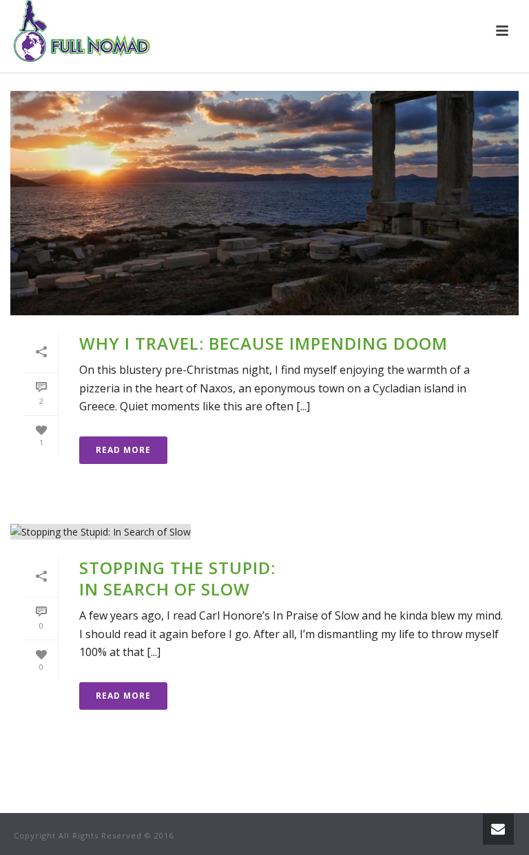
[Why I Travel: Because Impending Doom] (264, 203)
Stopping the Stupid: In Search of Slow (177, 578)
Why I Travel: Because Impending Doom (263, 343)
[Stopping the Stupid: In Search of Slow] (264, 531)
